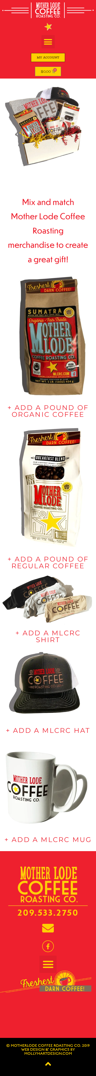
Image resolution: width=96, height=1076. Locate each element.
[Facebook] (48, 946)
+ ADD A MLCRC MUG (48, 839)
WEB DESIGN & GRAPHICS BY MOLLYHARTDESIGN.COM (48, 1051)
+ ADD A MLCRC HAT (48, 730)
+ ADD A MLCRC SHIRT (48, 636)
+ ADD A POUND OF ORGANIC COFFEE (48, 410)
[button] (48, 41)
